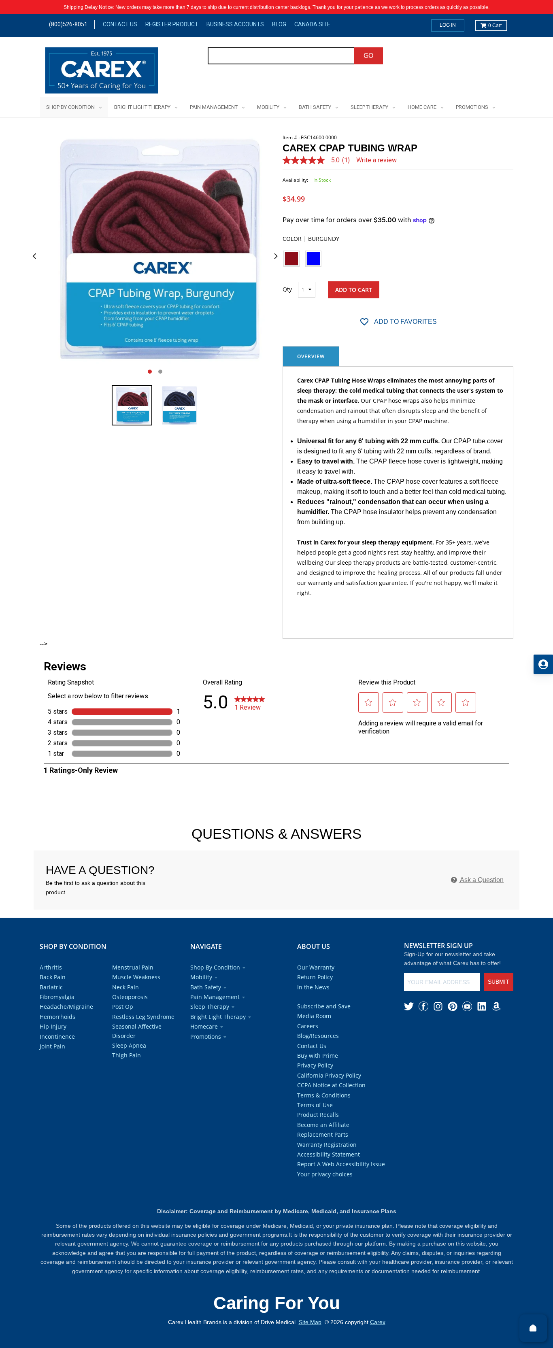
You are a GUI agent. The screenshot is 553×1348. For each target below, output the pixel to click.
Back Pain (53, 977)
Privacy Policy (315, 1065)
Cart (495, 25)
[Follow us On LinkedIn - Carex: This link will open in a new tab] (482, 1006)
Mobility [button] (201, 977)
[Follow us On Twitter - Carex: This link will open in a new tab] (409, 1006)
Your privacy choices (325, 1174)
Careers (307, 1026)
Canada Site (312, 24)
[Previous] (35, 256)
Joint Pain (52, 1046)
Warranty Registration (327, 1144)
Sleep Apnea (129, 1045)
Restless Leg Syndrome (143, 1017)
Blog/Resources (318, 1036)
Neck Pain (125, 987)
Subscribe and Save (324, 1006)
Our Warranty (315, 967)
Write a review (376, 160)
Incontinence (57, 1036)
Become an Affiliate (323, 1125)
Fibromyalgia (57, 997)
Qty (287, 289)
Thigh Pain (126, 1055)
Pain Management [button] (215, 997)
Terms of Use (315, 1105)
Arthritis (51, 967)
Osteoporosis (130, 997)
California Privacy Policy (329, 1075)
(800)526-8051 (68, 24)
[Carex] (101, 71)
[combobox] (281, 55)
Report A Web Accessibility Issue (341, 1164)
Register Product (171, 24)
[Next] (275, 256)
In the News (313, 987)
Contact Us (120, 24)
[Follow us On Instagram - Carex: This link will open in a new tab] (438, 1006)
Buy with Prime (317, 1055)
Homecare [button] (204, 1026)
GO (368, 55)
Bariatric (51, 987)
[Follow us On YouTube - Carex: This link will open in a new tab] (467, 1006)
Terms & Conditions (324, 1095)
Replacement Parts (322, 1134)
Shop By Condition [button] (215, 967)
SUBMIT (498, 981)
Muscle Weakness (136, 977)
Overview (311, 356)
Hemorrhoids (57, 1017)
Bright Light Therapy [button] (218, 1017)
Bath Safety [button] (205, 987)
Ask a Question (481, 879)
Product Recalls (318, 1114)
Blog (279, 24)
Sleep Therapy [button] (209, 1006)
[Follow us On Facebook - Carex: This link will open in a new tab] (423, 1006)
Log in (448, 25)
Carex (377, 1322)
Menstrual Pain (132, 967)
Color (311, 238)
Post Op (122, 1006)
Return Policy (315, 977)
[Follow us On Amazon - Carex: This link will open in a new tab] (496, 1006)
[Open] (533, 1328)
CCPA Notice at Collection (331, 1085)
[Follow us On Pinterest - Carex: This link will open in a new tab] (452, 1006)
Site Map (310, 1322)
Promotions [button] (205, 1036)
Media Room (314, 1016)
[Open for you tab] (543, 664)
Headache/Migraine (66, 1006)
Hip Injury (53, 1026)
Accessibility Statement (328, 1154)
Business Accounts (235, 24)
